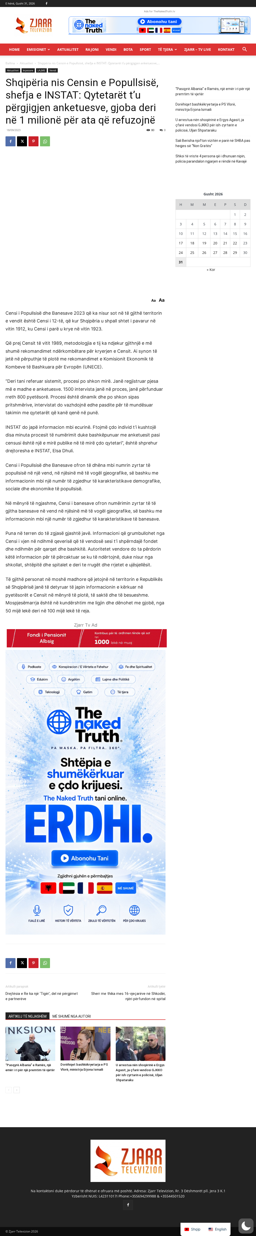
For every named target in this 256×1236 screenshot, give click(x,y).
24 (181, 252)
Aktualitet (67, 49)
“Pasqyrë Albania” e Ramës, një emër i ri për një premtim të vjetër (213, 91)
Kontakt (226, 49)
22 (235, 243)
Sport (145, 49)
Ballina (10, 63)
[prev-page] (9, 1090)
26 (204, 252)
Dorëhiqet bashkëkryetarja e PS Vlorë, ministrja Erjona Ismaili (206, 107)
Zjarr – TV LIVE (197, 49)
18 (192, 243)
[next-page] (17, 1090)
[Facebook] (46, 3)
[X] (22, 141)
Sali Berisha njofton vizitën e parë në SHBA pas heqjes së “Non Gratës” (213, 143)
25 (192, 252)
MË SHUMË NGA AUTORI (71, 1016)
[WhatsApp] (45, 141)
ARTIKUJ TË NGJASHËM (27, 1016)
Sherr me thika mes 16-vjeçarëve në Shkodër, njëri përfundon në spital (128, 996)
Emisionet (36, 49)
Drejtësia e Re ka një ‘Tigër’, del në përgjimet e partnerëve (42, 996)
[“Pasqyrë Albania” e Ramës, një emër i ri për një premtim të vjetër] (30, 1044)
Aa (153, 300)
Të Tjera (165, 49)
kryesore (28, 70)
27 (215, 252)
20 (215, 243)
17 (181, 243)
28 (225, 252)
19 (204, 243)
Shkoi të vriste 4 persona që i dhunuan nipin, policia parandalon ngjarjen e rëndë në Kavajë (211, 158)
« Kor (211, 269)
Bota (128, 49)
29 (235, 252)
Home (14, 49)
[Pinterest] (33, 141)
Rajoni (92, 49)
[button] (244, 50)
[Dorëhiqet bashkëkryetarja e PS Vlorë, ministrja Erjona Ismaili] (85, 1044)
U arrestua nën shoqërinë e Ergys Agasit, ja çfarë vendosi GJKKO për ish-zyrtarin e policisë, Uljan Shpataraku (210, 125)
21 (225, 243)
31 (181, 262)
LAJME (41, 70)
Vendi (111, 49)
